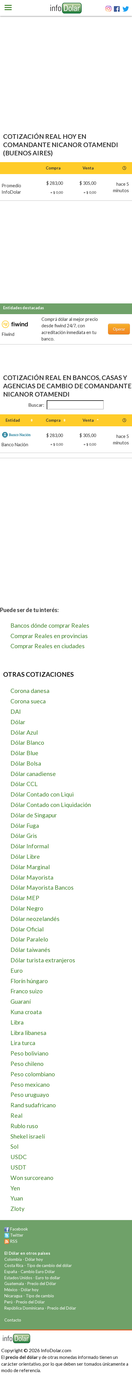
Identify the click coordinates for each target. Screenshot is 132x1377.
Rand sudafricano (33, 1105)
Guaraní (20, 1001)
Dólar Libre (25, 856)
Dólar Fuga (24, 825)
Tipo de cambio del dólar (49, 1265)
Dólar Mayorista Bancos (42, 887)
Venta (88, 420)
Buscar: (36, 405)
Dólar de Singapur (33, 815)
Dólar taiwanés (30, 949)
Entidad (13, 420)
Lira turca (22, 1042)
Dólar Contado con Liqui (42, 794)
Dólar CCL (24, 783)
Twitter (16, 1235)
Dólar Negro (26, 908)
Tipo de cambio (40, 1295)
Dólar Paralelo (29, 939)
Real (16, 1115)
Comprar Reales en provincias (49, 635)
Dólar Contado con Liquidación (50, 804)
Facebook (19, 1229)
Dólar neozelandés (35, 918)
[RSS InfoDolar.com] (6, 1241)
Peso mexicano (30, 1084)
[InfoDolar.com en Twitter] (6, 1235)
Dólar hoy (34, 1259)
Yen (15, 1188)
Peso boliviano (29, 1053)
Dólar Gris (23, 835)
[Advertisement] (66, 83)
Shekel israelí (27, 1136)
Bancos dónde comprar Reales (49, 625)
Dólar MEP (24, 897)
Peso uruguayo (29, 1094)
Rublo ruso (24, 1125)
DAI (15, 711)
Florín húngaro (29, 980)
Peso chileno (27, 1063)
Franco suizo (26, 991)
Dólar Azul (24, 732)
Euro (16, 970)
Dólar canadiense (33, 773)
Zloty (17, 1208)
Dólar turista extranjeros (42, 960)
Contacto (12, 1320)
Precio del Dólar (41, 1283)
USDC (18, 1156)
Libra (17, 1022)
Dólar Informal (29, 846)
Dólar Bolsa (25, 763)
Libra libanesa (28, 1032)
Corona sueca (28, 701)
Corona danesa (29, 690)
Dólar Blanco (27, 742)
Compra (53, 420)
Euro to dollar (48, 1277)
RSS (13, 1241)
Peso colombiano (32, 1074)
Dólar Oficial (27, 929)
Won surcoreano (31, 1177)
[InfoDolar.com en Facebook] (6, 1229)
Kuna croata (26, 1011)
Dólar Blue (24, 752)
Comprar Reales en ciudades (47, 645)
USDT (18, 1167)
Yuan (16, 1198)
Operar (119, 329)
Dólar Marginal (30, 866)
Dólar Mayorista (31, 877)
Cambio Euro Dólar (38, 1271)
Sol (14, 1146)
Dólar (17, 721)
